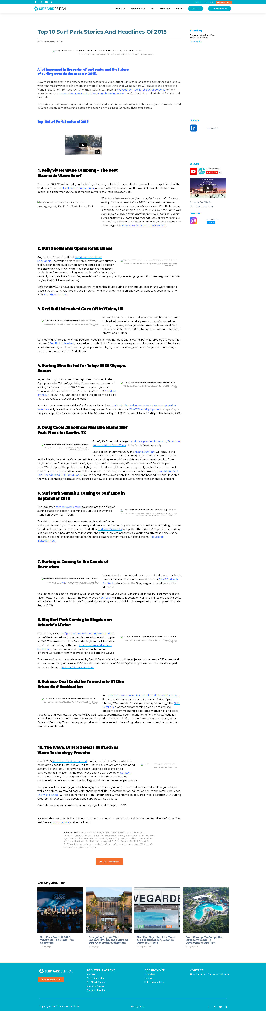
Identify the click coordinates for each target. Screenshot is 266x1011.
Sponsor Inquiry (96, 990)
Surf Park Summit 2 (110, 529)
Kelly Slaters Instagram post (77, 188)
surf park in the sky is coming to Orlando (86, 633)
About (197, 2)
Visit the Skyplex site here (78, 667)
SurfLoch (106, 597)
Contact (209, 2)
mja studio (69, 838)
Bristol (106, 832)
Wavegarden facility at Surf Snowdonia (141, 89)
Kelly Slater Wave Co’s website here (144, 225)
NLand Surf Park (145, 451)
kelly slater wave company (113, 835)
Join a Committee (154, 982)
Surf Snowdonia (71, 844)
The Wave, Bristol (48, 794)
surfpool (107, 844)
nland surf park (97, 838)
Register (91, 974)
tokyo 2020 (139, 844)
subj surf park (78, 841)
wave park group (71, 847)
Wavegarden (86, 847)
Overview (150, 974)
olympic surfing (112, 838)
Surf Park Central (213, 128)
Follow (211, 222)
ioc (82, 835)
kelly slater (94, 835)
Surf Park (90, 841)
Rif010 (62, 582)
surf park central (103, 841)
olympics (125, 838)
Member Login (224, 2)
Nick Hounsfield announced (69, 761)
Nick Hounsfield (82, 838)
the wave (128, 844)
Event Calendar (95, 978)
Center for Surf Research (121, 832)
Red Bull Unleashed (61, 343)
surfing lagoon (86, 844)
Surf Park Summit (120, 841)
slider (149, 838)
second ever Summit (69, 507)
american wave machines (89, 832)
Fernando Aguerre (72, 835)
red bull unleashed (138, 838)
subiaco (67, 841)
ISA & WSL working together (144, 409)
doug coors (139, 832)
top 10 (149, 844)
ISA (86, 835)
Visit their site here (55, 294)
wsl (94, 847)
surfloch (98, 844)
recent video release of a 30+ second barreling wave (91, 93)
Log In (148, 978)
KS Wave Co (132, 835)
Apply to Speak (95, 986)
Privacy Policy (138, 1006)
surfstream (117, 844)
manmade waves (146, 835)
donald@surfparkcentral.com (211, 974)
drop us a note (60, 822)
